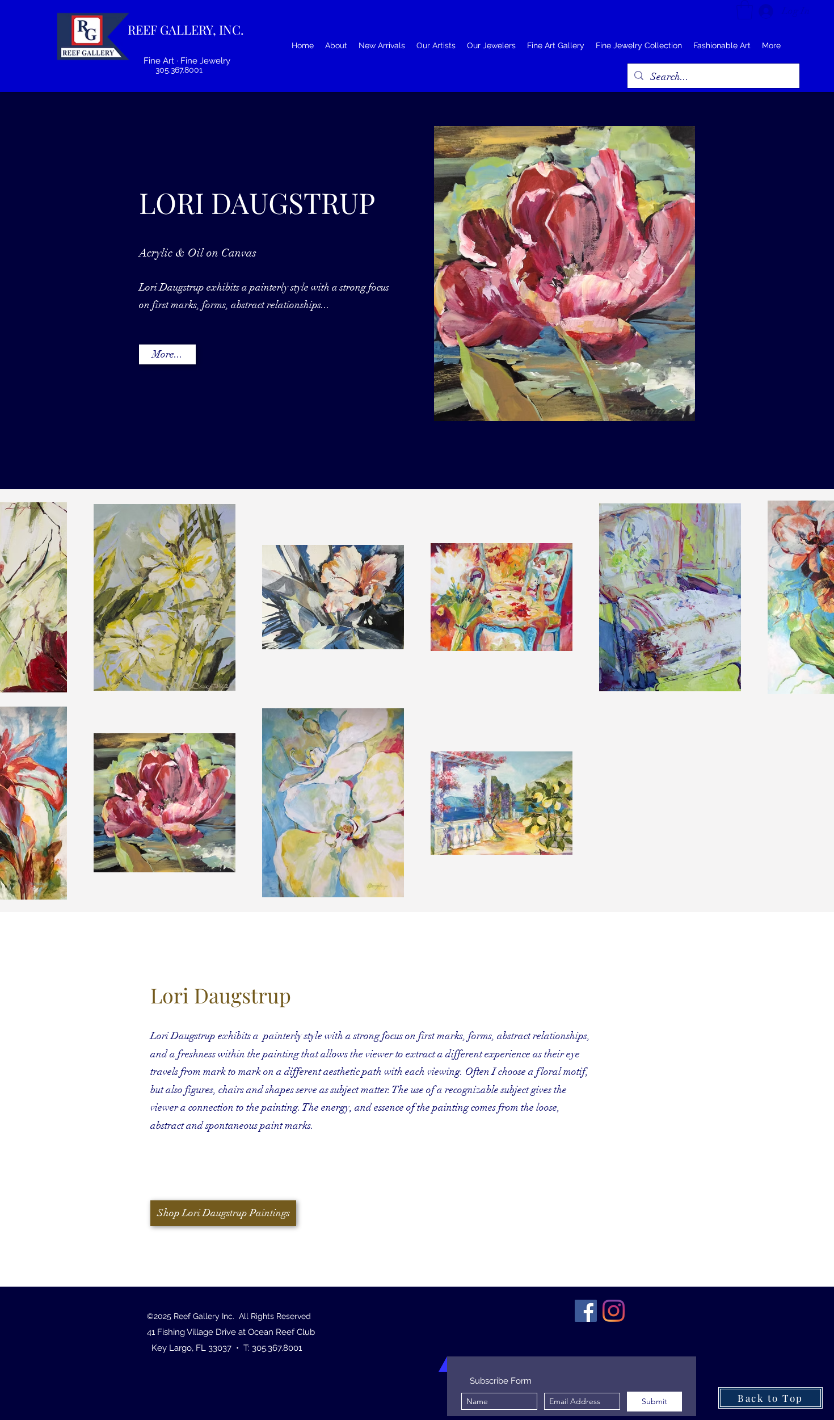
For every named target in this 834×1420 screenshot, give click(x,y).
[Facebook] (586, 1311)
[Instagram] (614, 1311)
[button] (744, 10)
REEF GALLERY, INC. (186, 29)
